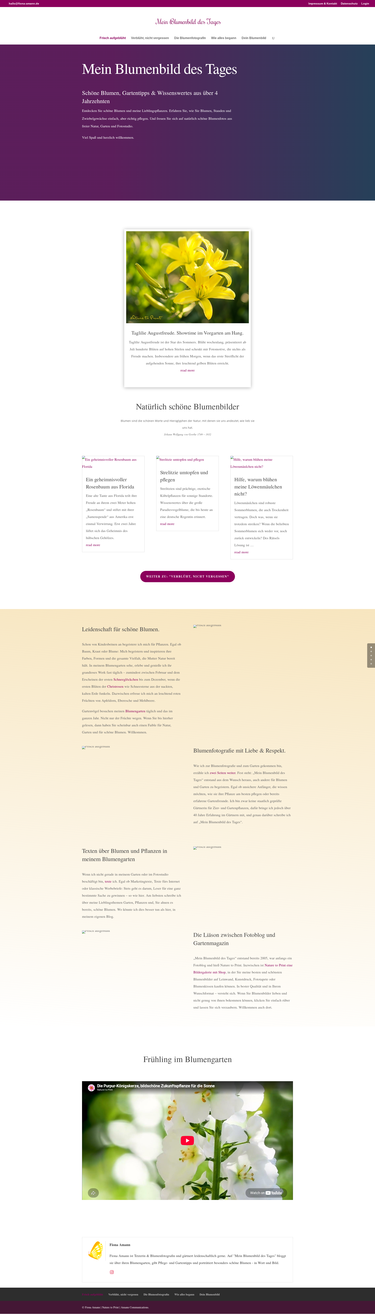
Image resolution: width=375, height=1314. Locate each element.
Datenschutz (349, 3)
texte (108, 881)
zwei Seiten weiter (222, 772)
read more (187, 370)
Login (365, 3)
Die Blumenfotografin (190, 38)
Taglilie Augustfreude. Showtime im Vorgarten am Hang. (187, 332)
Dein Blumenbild (254, 38)
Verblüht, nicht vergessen (150, 38)
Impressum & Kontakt (322, 3)
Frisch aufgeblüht (113, 38)
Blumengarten (135, 711)
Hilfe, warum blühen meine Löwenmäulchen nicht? (258, 486)
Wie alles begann (223, 38)
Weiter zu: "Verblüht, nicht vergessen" (187, 576)
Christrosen (115, 686)
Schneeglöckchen (125, 679)
